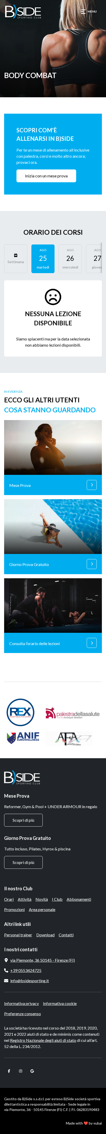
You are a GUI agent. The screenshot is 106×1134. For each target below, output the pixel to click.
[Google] (32, 1071)
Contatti (66, 934)
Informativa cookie (60, 1003)
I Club (57, 899)
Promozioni (14, 909)
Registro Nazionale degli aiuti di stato (43, 1040)
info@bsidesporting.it (29, 980)
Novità (42, 899)
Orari (9, 899)
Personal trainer (18, 934)
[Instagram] (20, 1071)
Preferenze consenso (22, 1013)
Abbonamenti (79, 899)
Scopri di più (23, 820)
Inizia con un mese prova (46, 175)
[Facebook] (9, 1071)
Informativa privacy (21, 1003)
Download (45, 934)
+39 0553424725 (25, 970)
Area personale (42, 909)
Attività (24, 899)
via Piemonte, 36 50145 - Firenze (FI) (42, 960)
